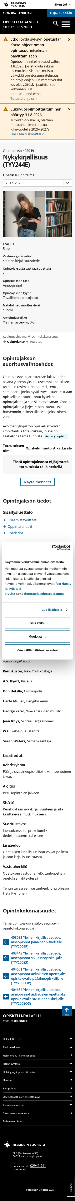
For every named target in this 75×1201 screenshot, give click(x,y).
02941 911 (38, 1165)
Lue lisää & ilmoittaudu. (28, 134)
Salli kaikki (37, 623)
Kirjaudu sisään (61, 13)
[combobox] (37, 183)
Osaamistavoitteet (22, 520)
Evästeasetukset (12, 1121)
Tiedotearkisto (11, 1047)
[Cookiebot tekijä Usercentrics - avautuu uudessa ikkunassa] (53, 547)
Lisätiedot (15, 533)
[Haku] (55, 23)
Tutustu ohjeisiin (23, 98)
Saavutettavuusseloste (16, 1113)
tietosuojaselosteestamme (44, 593)
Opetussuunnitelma (18, 175)
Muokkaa (35, 636)
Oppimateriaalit (20, 526)
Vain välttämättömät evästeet (37, 650)
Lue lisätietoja (52, 609)
